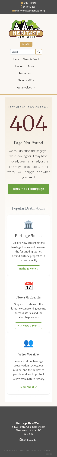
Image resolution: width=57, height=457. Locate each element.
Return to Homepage (28, 188)
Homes (19, 66)
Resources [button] (25, 73)
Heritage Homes (28, 269)
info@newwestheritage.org (30, 10)
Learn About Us (28, 387)
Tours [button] (31, 66)
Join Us (26, 44)
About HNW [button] (25, 80)
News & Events (32, 59)
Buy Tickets (30, 3)
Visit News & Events (28, 326)
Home (15, 59)
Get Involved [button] (25, 88)
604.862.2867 (30, 7)
